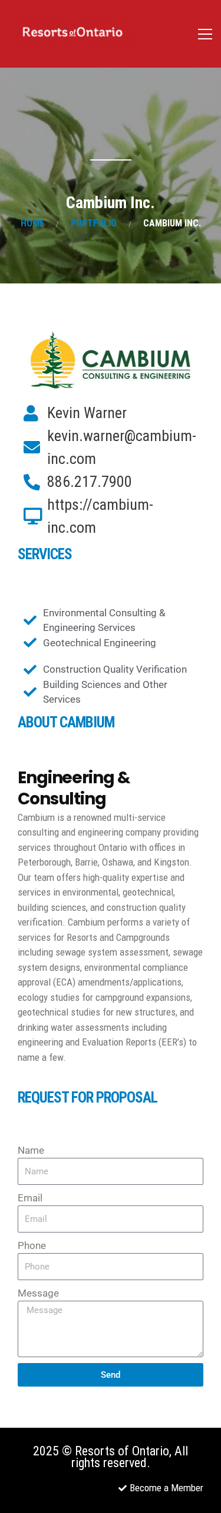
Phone (32, 1245)
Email (30, 1198)
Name (31, 1150)
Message (38, 1293)
